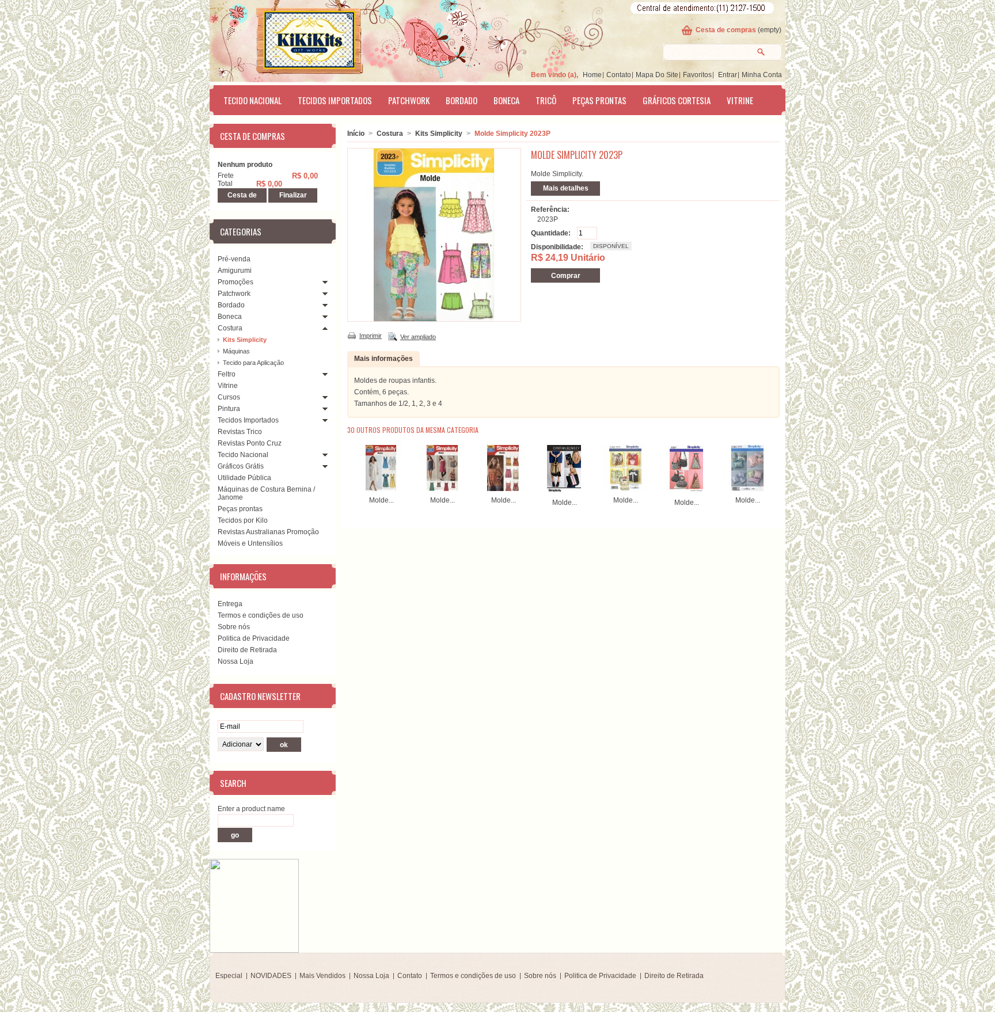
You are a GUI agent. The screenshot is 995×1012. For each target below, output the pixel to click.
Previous (349, 467)
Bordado (461, 100)
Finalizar (293, 195)
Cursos (229, 397)
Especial (228, 976)
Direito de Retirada (247, 650)
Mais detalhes (565, 188)
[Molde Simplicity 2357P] (686, 491)
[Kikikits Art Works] (293, 38)
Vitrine (740, 100)
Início (355, 134)
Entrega (230, 604)
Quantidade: (551, 233)
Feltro (227, 374)
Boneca (506, 100)
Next (770, 467)
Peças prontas (599, 100)
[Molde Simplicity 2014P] (442, 489)
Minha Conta (762, 75)
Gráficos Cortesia (677, 100)
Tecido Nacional (252, 100)
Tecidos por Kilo (243, 520)
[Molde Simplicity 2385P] (747, 489)
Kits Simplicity (245, 339)
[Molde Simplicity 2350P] (564, 491)
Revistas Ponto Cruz (250, 443)
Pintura (229, 409)
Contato (618, 75)
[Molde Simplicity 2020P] (503, 489)
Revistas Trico (240, 432)
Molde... (381, 500)
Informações (243, 576)
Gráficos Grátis (241, 466)
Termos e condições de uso (260, 615)
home (592, 75)
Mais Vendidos (322, 976)
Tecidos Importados (335, 100)
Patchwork (409, 100)
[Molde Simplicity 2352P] (625, 489)
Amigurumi (235, 271)
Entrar (727, 75)
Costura (230, 328)
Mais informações (383, 359)
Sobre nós (234, 627)
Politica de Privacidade (254, 638)
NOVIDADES (270, 976)
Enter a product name (251, 809)
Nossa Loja (235, 661)
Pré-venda (234, 259)
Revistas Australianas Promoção (268, 532)
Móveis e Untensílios (250, 543)
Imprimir (370, 335)
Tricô (546, 100)
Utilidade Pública (244, 478)
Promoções (235, 282)
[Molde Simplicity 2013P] (381, 489)
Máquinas (236, 351)
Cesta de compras (726, 30)
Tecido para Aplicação (253, 362)
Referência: (550, 210)
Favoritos (697, 75)
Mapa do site (657, 75)
